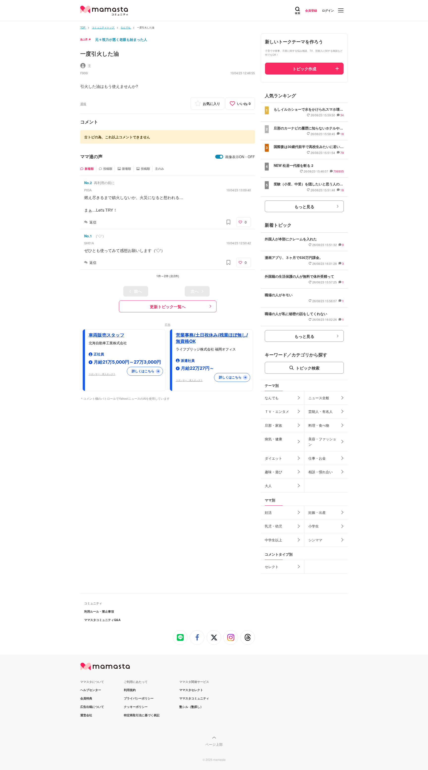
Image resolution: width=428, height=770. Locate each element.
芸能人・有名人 (320, 411)
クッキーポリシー (136, 706)
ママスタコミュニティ (194, 698)
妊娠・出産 (317, 512)
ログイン (328, 10)
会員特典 (86, 698)
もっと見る (304, 206)
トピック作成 (304, 69)
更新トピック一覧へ (168, 306)
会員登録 (311, 10)
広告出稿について (92, 706)
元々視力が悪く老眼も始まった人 (121, 39)
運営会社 (86, 715)
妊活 (268, 512)
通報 (83, 103)
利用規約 (130, 689)
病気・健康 (273, 438)
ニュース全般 (318, 397)
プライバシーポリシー (139, 698)
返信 (92, 222)
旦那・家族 (273, 425)
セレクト (272, 566)
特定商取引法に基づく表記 (142, 715)
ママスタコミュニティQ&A (102, 619)
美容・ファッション (322, 441)
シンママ (315, 539)
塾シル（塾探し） (191, 706)
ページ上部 (214, 744)
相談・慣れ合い (320, 471)
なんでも (272, 397)
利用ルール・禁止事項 (99, 611)
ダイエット (273, 458)
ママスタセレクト (191, 689)
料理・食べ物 (318, 425)
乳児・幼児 (273, 525)
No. (88, 182)
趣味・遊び (273, 471)
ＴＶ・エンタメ (277, 411)
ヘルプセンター (90, 689)
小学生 (313, 525)
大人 (268, 485)
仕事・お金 (317, 458)
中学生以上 (273, 539)
